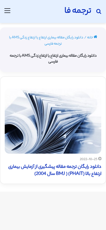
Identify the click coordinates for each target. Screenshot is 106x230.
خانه (90, 38)
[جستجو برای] (99, 13)
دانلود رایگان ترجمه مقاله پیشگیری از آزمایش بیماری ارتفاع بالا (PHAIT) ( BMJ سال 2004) (54, 170)
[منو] (7, 13)
